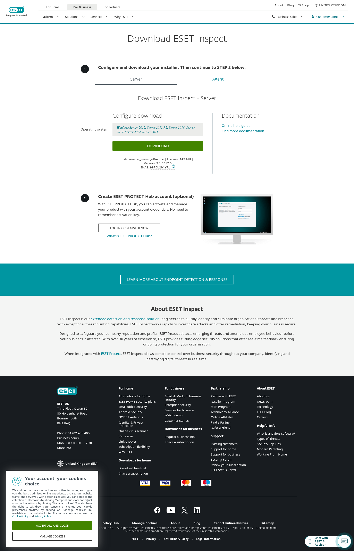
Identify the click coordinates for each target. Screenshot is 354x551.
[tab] (136, 80)
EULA (135, 539)
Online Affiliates (222, 417)
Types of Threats (268, 438)
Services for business (179, 410)
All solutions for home (134, 396)
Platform (47, 17)
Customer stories (177, 420)
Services (96, 17)
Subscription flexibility (134, 446)
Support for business (225, 454)
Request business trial (180, 437)
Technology (265, 406)
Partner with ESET (223, 396)
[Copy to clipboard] (173, 167)
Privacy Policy (42, 516)
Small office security (133, 406)
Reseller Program (223, 401)
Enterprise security (178, 405)
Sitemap (267, 523)
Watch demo (174, 415)
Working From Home (272, 454)
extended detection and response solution (125, 318)
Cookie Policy (20, 516)
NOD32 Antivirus (131, 417)
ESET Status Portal (223, 470)
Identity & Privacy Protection (131, 424)
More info (64, 448)
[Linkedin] (197, 512)
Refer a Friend (220, 427)
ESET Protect (111, 353)
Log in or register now (129, 228)
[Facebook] (157, 512)
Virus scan (126, 436)
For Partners (111, 7)
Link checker (127, 441)
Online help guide (236, 125)
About (279, 5)
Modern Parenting (270, 449)
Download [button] (158, 145)
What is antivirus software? (276, 433)
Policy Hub (110, 523)
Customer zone (327, 17)
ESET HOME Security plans (137, 401)
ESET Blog (264, 412)
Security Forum (221, 459)
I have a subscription (133, 473)
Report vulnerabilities (231, 523)
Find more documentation (243, 130)
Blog (290, 5)
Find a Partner (221, 422)
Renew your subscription (228, 465)
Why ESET (121, 17)
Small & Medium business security (183, 398)
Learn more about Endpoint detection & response (177, 279)
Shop (305, 5)
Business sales (287, 17)
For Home (52, 7)
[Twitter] (184, 512)
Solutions (71, 17)
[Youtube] (171, 512)
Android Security (130, 412)
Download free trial (132, 468)
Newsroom (264, 401)
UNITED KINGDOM (332, 5)
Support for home (223, 449)
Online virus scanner (133, 431)
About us (263, 396)
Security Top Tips (269, 444)
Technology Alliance (225, 412)
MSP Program (220, 406)
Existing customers (224, 444)
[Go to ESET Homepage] (16, 11)
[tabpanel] (177, 134)
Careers (262, 417)
